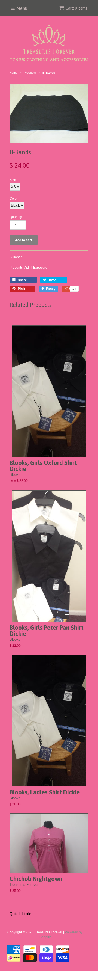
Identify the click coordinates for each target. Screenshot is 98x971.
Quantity (16, 217)
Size (13, 180)
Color (14, 198)
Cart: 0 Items (76, 8)
